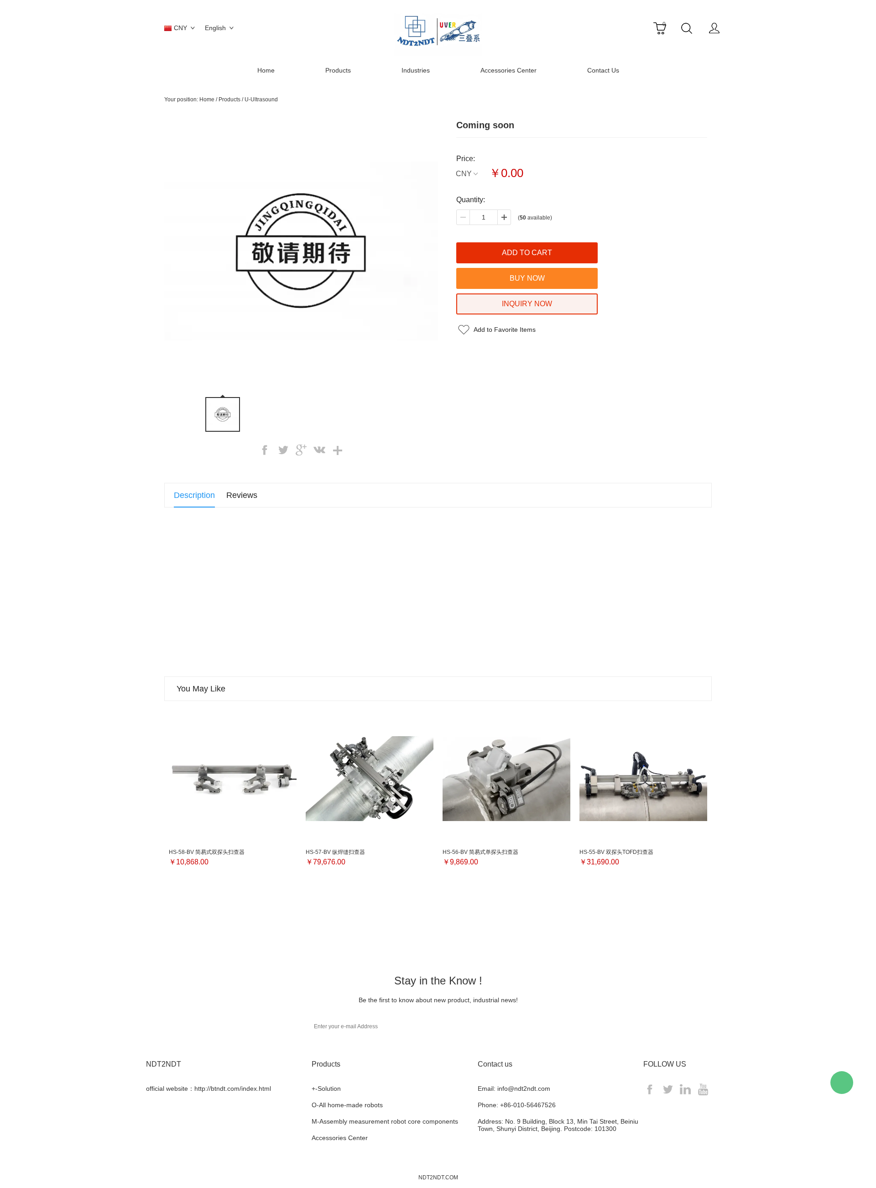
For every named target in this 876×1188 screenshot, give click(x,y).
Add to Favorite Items (505, 329)
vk (319, 450)
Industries (416, 70)
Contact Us (603, 70)
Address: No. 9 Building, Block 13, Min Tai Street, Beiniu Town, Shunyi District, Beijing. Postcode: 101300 (558, 1125)
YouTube (703, 1089)
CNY (464, 174)
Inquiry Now (527, 304)
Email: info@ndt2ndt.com (514, 1088)
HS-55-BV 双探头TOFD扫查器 (616, 852)
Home (266, 70)
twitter (283, 450)
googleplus (301, 450)
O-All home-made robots (347, 1105)
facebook (265, 450)
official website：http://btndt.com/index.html (208, 1088)
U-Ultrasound (261, 99)
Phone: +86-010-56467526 (517, 1105)
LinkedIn (685, 1089)
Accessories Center (508, 70)
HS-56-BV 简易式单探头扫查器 (480, 852)
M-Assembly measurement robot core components (385, 1121)
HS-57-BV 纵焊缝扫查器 (335, 852)
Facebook (649, 1089)
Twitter (667, 1089)
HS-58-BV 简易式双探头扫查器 (207, 852)
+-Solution (326, 1088)
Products (338, 70)
